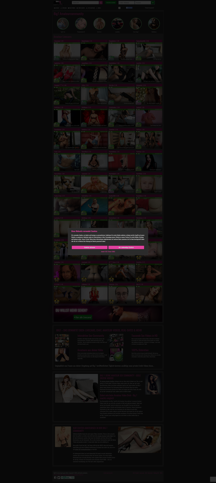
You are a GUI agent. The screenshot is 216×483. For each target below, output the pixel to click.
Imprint (103, 251)
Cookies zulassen (89, 247)
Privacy (109, 251)
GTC (106, 251)
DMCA (113, 251)
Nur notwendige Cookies (126, 247)
